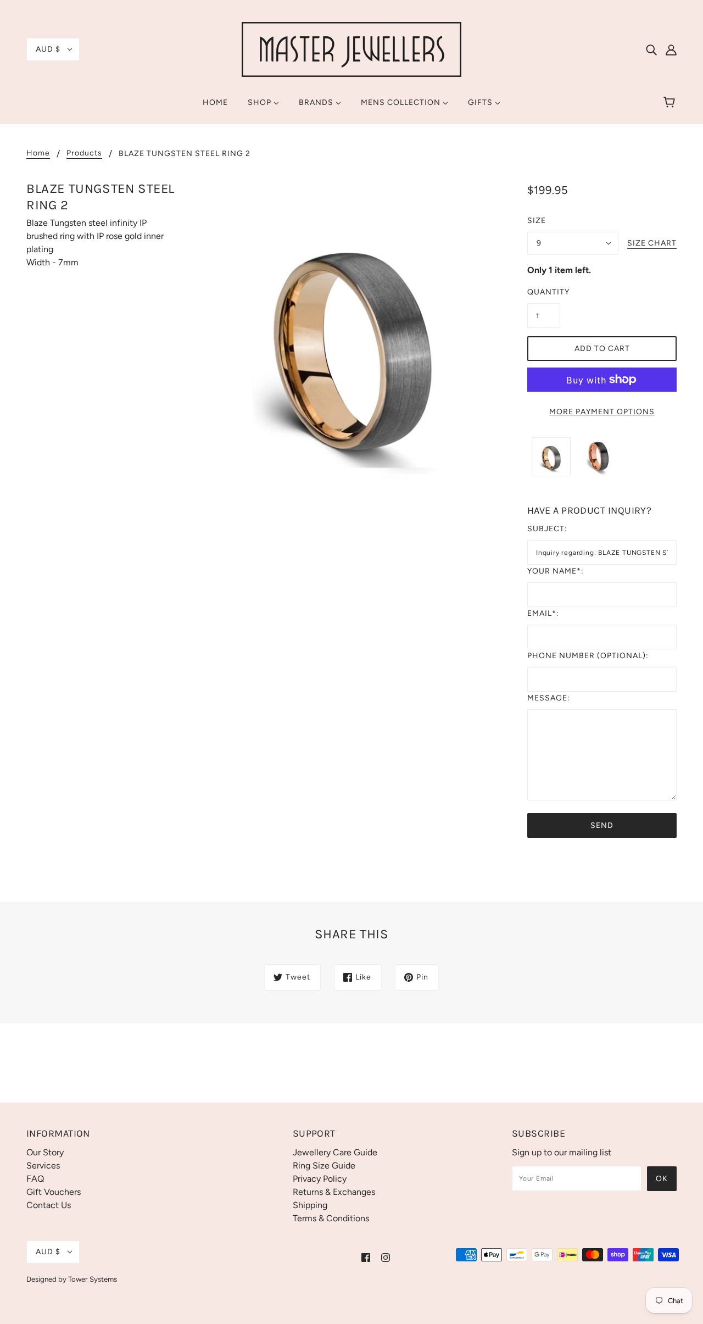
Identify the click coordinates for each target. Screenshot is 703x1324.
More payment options (602, 411)
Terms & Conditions (331, 1218)
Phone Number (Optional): (588, 655)
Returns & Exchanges (334, 1192)
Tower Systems (92, 1279)
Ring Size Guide (324, 1165)
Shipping (310, 1205)
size (536, 220)
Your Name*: (555, 571)
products (84, 153)
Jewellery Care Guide (335, 1152)
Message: (548, 698)
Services (43, 1165)
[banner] (351, 48)
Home (38, 153)
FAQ (35, 1178)
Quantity (543, 292)
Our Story (45, 1152)
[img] (651, 49)
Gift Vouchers (53, 1192)
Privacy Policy (320, 1178)
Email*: (543, 613)
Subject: (547, 528)
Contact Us (48, 1205)
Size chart (652, 244)
